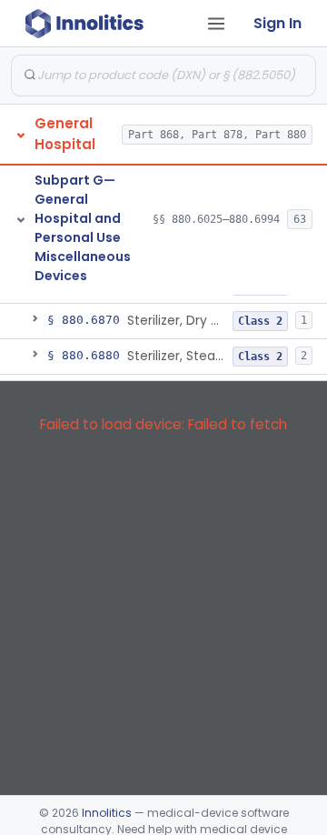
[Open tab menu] (216, 23)
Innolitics (107, 812)
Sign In (277, 23)
